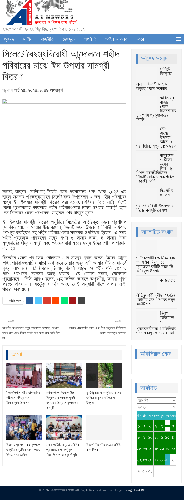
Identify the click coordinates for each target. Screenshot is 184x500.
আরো (140, 39)
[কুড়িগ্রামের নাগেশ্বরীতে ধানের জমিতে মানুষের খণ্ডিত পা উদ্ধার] (104, 375)
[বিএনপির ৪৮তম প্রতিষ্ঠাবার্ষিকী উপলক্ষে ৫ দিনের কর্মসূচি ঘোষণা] (146, 196)
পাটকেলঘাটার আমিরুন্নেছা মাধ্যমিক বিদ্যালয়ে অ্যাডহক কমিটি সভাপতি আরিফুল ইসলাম (156, 264)
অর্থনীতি (90, 39)
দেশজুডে (69, 39)
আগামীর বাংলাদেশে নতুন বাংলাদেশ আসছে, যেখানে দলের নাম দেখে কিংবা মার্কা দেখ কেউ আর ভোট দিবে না (31, 333)
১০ (150, 437)
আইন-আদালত (116, 39)
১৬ (144, 448)
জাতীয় (27, 39)
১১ (156, 437)
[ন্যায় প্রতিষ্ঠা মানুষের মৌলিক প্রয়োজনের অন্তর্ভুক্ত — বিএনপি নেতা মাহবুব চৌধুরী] (64, 427)
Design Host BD (134, 490)
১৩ (167, 437)
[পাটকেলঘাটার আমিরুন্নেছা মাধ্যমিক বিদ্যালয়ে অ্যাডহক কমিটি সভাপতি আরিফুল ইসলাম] (146, 248)
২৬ (162, 459)
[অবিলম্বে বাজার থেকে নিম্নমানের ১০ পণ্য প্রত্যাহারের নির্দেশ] (146, 103)
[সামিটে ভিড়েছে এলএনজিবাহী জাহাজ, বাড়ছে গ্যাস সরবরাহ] (146, 74)
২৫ (156, 459)
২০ (167, 448)
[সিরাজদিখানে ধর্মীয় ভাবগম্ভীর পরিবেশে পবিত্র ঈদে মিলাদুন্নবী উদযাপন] (24, 375)
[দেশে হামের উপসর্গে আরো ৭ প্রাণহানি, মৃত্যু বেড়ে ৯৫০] (146, 134)
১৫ (139, 448)
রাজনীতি (47, 39)
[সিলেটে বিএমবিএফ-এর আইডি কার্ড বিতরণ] (104, 427)
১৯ (162, 448)
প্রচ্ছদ (9, 39)
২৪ (150, 459)
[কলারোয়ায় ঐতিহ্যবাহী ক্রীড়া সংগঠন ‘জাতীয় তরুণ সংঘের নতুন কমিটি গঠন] (146, 285)
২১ (173, 448)
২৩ (144, 459)
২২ (139, 459)
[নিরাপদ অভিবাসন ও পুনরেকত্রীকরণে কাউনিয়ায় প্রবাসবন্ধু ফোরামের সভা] (146, 318)
